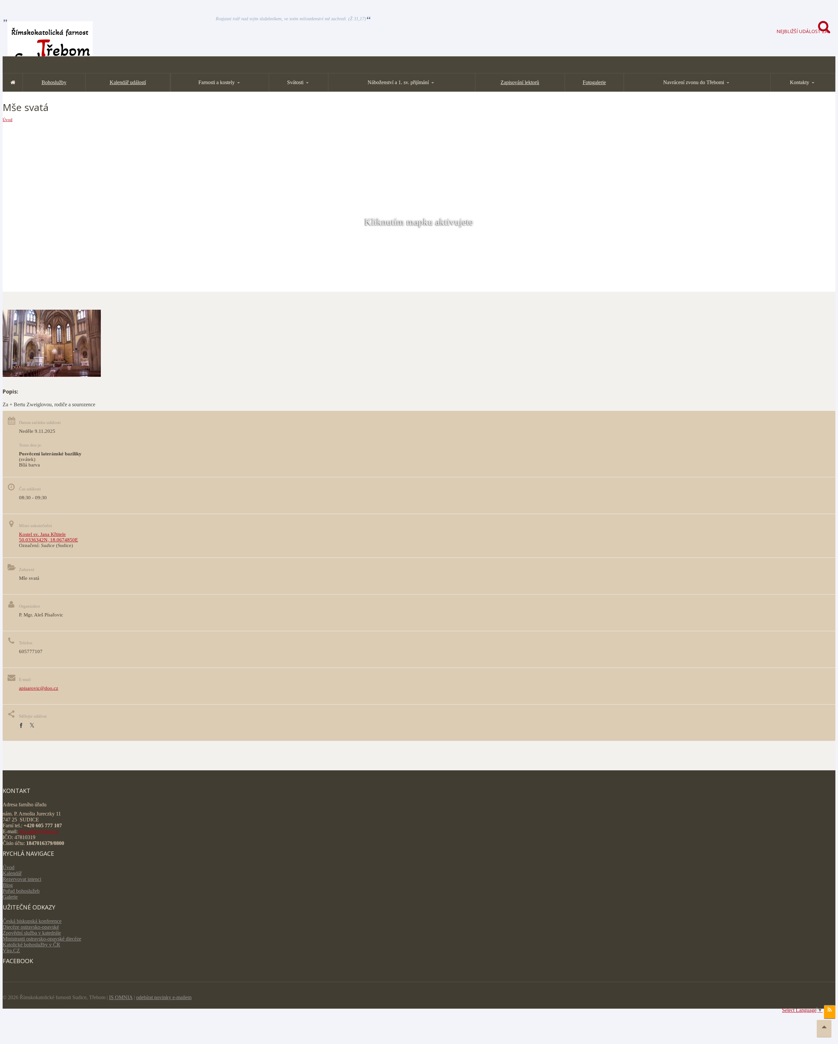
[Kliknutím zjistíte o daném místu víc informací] (52, 375)
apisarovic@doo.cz (38, 688)
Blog (8, 885)
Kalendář (12, 873)
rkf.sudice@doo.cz (38, 831)
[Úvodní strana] (13, 82)
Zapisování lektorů (520, 82)
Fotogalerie (594, 82)
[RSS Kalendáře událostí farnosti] (829, 1012)
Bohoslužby (54, 82)
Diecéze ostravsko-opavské (31, 927)
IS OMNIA (121, 997)
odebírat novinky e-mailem (163, 997)
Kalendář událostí (128, 82)
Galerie (10, 897)
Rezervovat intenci (22, 879)
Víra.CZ (11, 950)
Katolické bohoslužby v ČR (31, 944)
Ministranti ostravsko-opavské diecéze (42, 939)
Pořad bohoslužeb (21, 891)
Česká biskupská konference (32, 921)
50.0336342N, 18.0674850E (48, 539)
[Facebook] (21, 725)
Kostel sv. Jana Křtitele (42, 534)
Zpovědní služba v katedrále (32, 933)
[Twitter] (31, 725)
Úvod (7, 119)
